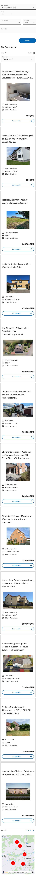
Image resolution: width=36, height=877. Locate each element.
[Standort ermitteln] (19, 23)
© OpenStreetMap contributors (23, 872)
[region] (18, 854)
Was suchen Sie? (5, 5)
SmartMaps (11, 872)
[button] (24, 848)
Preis (2, 12)
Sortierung (5, 57)
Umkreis (26, 20)
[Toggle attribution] (32, 872)
